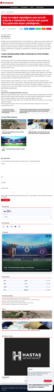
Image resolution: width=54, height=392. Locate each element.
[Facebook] (3, 226)
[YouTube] (15, 226)
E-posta (3, 182)
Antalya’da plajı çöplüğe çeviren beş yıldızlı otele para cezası (16, 298)
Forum (31, 7)
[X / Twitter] (7, 226)
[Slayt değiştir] (24, 380)
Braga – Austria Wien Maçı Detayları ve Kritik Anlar (14, 301)
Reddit (43, 28)
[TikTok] (19, 226)
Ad (2, 177)
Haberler (3, 12)
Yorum (3, 163)
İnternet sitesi (4, 188)
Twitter (26, 28)
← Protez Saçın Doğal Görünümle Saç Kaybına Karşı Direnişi (8, 111)
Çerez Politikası (40, 7)
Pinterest (49, 28)
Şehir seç (5, 214)
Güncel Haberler (14, 7)
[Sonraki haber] (50, 236)
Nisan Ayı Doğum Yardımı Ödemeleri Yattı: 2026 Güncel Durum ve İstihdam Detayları (21, 299)
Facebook (32, 28)
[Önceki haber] (47, 236)
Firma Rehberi (24, 7)
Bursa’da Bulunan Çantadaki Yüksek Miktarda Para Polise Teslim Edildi (18, 302)
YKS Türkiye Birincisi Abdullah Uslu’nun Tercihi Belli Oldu (15, 304)
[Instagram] (11, 226)
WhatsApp (38, 28)
